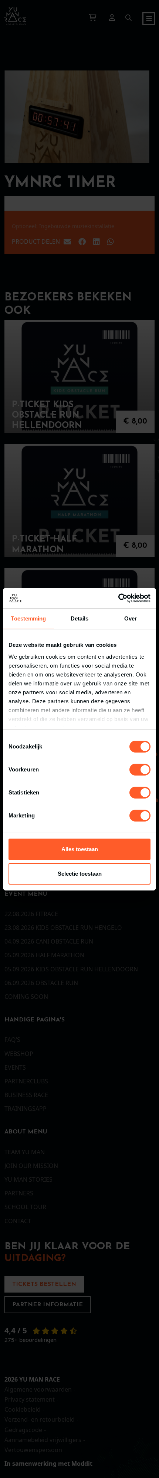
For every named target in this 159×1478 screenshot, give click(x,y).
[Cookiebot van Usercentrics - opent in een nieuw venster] (118, 598)
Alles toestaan (79, 849)
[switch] (139, 770)
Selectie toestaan (80, 873)
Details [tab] (80, 618)
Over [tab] (130, 618)
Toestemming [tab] (28, 618)
